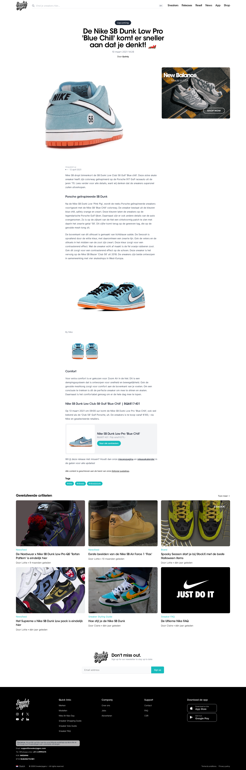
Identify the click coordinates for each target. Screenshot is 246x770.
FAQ (146, 710)
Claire (97, 625)
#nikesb (80, 483)
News (208, 5)
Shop (227, 5)
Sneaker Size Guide (68, 726)
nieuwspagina (125, 459)
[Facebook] (22, 714)
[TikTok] (22, 719)
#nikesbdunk (95, 483)
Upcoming (123, 22)
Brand (164, 549)
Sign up (157, 670)
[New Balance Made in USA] (196, 93)
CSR (146, 715)
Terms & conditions (208, 766)
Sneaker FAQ (168, 616)
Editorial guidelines (120, 471)
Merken (62, 705)
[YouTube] (17, 719)
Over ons (106, 705)
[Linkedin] (27, 719)
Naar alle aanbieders (109, 443)
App (218, 5)
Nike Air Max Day (67, 715)
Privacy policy (224, 766)
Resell (198, 5)
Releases (187, 5)
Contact (148, 705)
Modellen (63, 710)
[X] (27, 714)
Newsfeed (21, 549)
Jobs (104, 710)
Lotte (24, 562)
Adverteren (107, 715)
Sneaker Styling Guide (100, 616)
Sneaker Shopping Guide (70, 721)
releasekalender (146, 459)
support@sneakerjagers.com (33, 748)
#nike (69, 483)
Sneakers (173, 5)
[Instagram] (17, 714)
